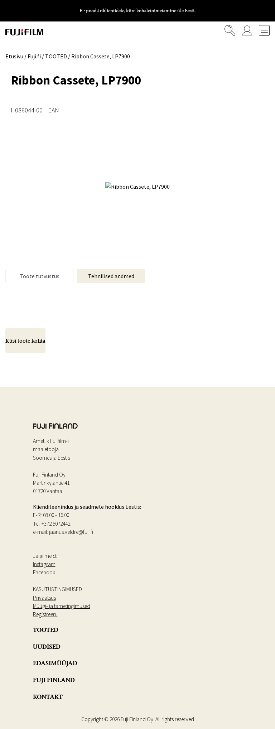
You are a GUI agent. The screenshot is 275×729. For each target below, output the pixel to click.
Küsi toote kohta (25, 340)
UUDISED (47, 646)
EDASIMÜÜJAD (55, 663)
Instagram (44, 564)
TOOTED (45, 630)
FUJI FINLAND (54, 680)
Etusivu (14, 56)
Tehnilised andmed (111, 276)
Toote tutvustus (39, 276)
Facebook (44, 572)
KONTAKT (48, 696)
